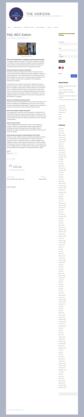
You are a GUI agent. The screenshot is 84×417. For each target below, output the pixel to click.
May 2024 (61, 161)
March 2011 (61, 356)
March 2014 (61, 293)
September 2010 (62, 369)
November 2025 (62, 139)
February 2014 (62, 295)
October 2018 (62, 234)
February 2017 (62, 255)
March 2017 (61, 253)
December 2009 (62, 385)
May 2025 (61, 144)
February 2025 (62, 150)
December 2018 (62, 229)
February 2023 (62, 183)
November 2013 (62, 301)
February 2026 (62, 135)
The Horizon (38, 13)
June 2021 (61, 201)
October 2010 (62, 367)
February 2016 (62, 275)
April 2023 (61, 179)
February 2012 (62, 337)
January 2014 (62, 297)
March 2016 (61, 273)
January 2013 (62, 317)
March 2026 (61, 133)
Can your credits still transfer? (66, 89)
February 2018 (62, 240)
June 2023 (61, 174)
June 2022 (61, 194)
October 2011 (62, 345)
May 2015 (61, 282)
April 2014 (61, 290)
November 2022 (62, 187)
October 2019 (62, 214)
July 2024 (61, 159)
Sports (49, 27)
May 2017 (61, 249)
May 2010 (61, 374)
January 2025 (62, 152)
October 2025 (62, 141)
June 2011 (61, 350)
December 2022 (62, 185)
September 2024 (62, 157)
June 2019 (61, 218)
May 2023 (61, 177)
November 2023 (62, 170)
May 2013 (61, 308)
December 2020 (62, 205)
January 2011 (62, 361)
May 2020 (61, 212)
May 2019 (61, 220)
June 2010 (61, 372)
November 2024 (62, 155)
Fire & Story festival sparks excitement (68, 99)
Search (60, 73)
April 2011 (61, 354)
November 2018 (62, 231)
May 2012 (61, 330)
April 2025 (61, 146)
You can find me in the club (15, 178)
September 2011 (62, 348)
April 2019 (61, 223)
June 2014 (61, 286)
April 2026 (61, 130)
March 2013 (61, 312)
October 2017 (62, 244)
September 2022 (62, 192)
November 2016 (62, 260)
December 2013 (62, 299)
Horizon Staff (24, 38)
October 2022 (62, 190)
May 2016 (61, 269)
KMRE (60, 119)
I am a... (60, 54)
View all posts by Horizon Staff (16, 170)
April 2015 (61, 284)
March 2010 (61, 378)
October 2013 (62, 304)
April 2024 (61, 163)
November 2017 (62, 242)
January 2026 (62, 137)
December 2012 (62, 319)
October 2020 (62, 207)
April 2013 (61, 310)
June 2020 (61, 209)
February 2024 (62, 168)
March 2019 (61, 225)
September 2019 (62, 216)
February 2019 (62, 227)
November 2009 (62, 387)
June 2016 (61, 266)
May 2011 (61, 352)
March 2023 (61, 181)
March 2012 (61, 334)
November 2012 (62, 321)
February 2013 (62, 315)
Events (56, 27)
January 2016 (62, 277)
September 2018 (62, 236)
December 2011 (62, 341)
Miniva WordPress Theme (17, 409)
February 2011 (62, 359)
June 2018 (61, 238)
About (9, 27)
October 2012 (62, 323)
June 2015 (61, 280)
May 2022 (61, 196)
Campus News (17, 27)
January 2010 (62, 383)
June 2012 (61, 328)
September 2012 (62, 326)
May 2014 (61, 288)
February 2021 (62, 203)
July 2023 (61, 172)
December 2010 (62, 363)
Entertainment (40, 27)
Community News (29, 27)
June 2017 (61, 247)
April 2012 (61, 332)
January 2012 (62, 339)
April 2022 (61, 198)
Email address (61, 42)
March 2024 (61, 166)
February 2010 (62, 380)
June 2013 (61, 306)
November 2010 (62, 365)
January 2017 (62, 258)
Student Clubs (62, 108)
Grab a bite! (42, 178)
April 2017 (61, 251)
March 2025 (61, 148)
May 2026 (61, 128)
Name (60, 48)
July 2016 (61, 264)
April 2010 (61, 376)
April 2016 (61, 271)
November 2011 (62, 343)
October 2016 (62, 262)
